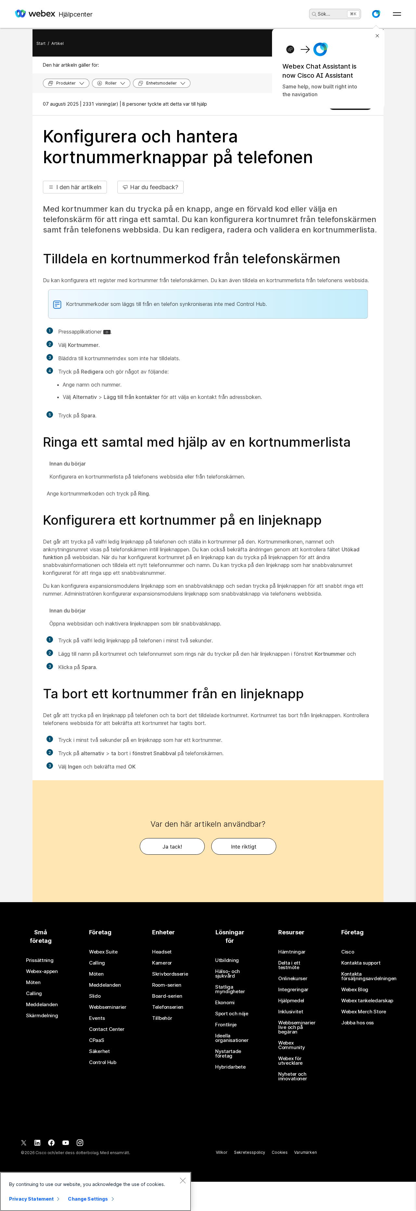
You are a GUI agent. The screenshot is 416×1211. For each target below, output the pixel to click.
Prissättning (39, 960)
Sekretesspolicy (249, 1152)
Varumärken (305, 1152)
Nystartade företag (228, 1053)
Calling (34, 993)
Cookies (280, 1152)
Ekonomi (225, 1002)
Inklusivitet (290, 1011)
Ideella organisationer (232, 1038)
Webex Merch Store (363, 1011)
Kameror (162, 963)
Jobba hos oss (357, 1022)
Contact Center (106, 1029)
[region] (95, 1191)
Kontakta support (360, 963)
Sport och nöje (231, 1013)
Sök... (324, 14)
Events (97, 1018)
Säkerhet (99, 1051)
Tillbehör (162, 1018)
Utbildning (227, 960)
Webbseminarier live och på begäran (297, 1027)
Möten (33, 982)
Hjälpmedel (291, 1000)
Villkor (222, 1152)
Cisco (347, 952)
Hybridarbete (230, 1067)
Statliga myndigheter (230, 989)
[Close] (182, 1180)
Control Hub (102, 1062)
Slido (95, 996)
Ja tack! (172, 846)
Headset (162, 952)
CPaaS (96, 1040)
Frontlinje (226, 1024)
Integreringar (293, 989)
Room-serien (166, 985)
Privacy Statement (31, 1199)
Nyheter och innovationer (292, 1076)
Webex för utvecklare (290, 1060)
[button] (376, 14)
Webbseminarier (107, 1007)
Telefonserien (167, 1007)
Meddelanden (42, 1004)
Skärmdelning (42, 1015)
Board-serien (167, 996)
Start (41, 43)
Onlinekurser (292, 978)
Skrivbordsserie (170, 974)
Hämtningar (292, 952)
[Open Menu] (397, 14)
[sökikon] (314, 14)
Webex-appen (42, 971)
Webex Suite (103, 952)
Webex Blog (354, 989)
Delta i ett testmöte (289, 965)
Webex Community (291, 1045)
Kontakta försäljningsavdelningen (368, 976)
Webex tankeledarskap (367, 1000)
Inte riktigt (243, 846)
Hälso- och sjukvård (227, 973)
